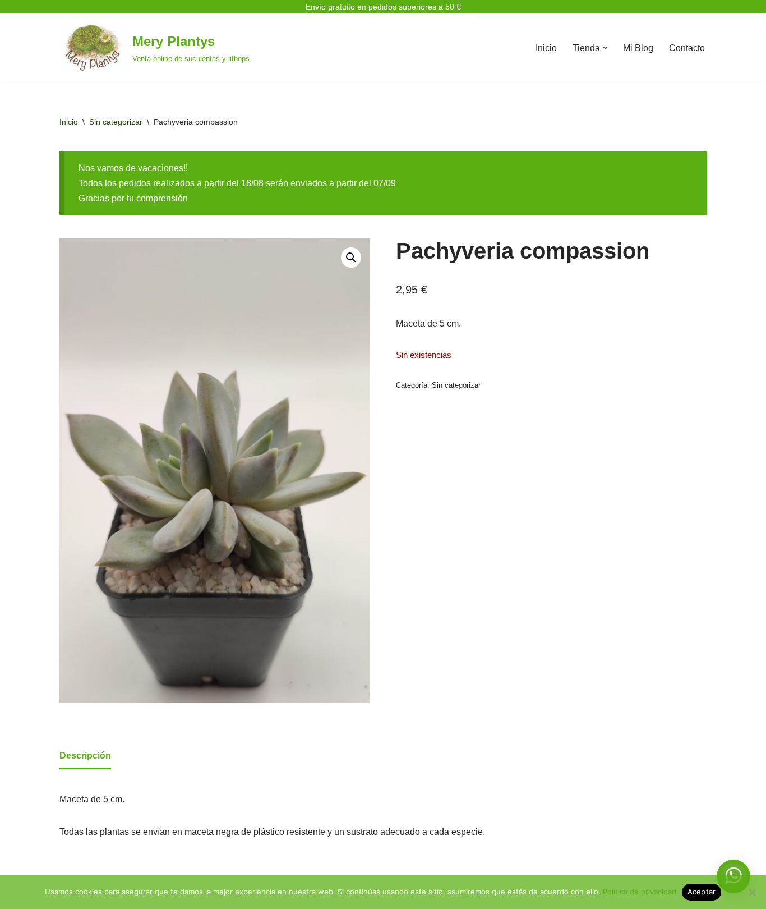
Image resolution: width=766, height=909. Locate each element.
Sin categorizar (115, 121)
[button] (605, 47)
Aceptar (701, 891)
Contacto (687, 48)
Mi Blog (638, 48)
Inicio (546, 48)
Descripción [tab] (85, 755)
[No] (752, 892)
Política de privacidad (639, 891)
